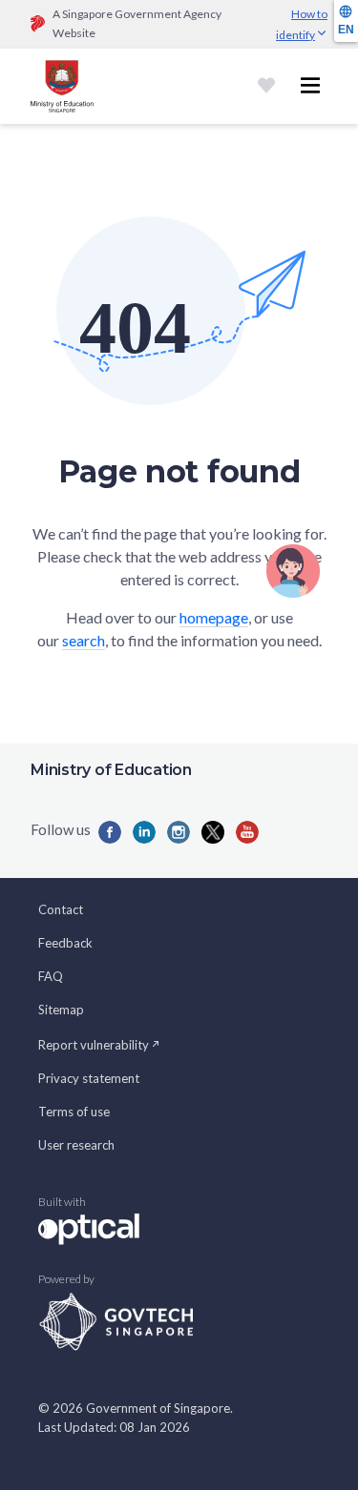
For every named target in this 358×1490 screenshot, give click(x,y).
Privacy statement (88, 1078)
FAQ (50, 976)
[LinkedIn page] (144, 832)
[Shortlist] (266, 85)
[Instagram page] (178, 832)
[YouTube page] (247, 832)
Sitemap (61, 1009)
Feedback (65, 942)
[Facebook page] (109, 832)
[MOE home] (62, 86)
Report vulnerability (93, 1044)
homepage (213, 617)
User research (76, 1145)
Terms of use (74, 1111)
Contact (60, 909)
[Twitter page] (212, 832)
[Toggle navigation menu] (310, 86)
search (83, 640)
